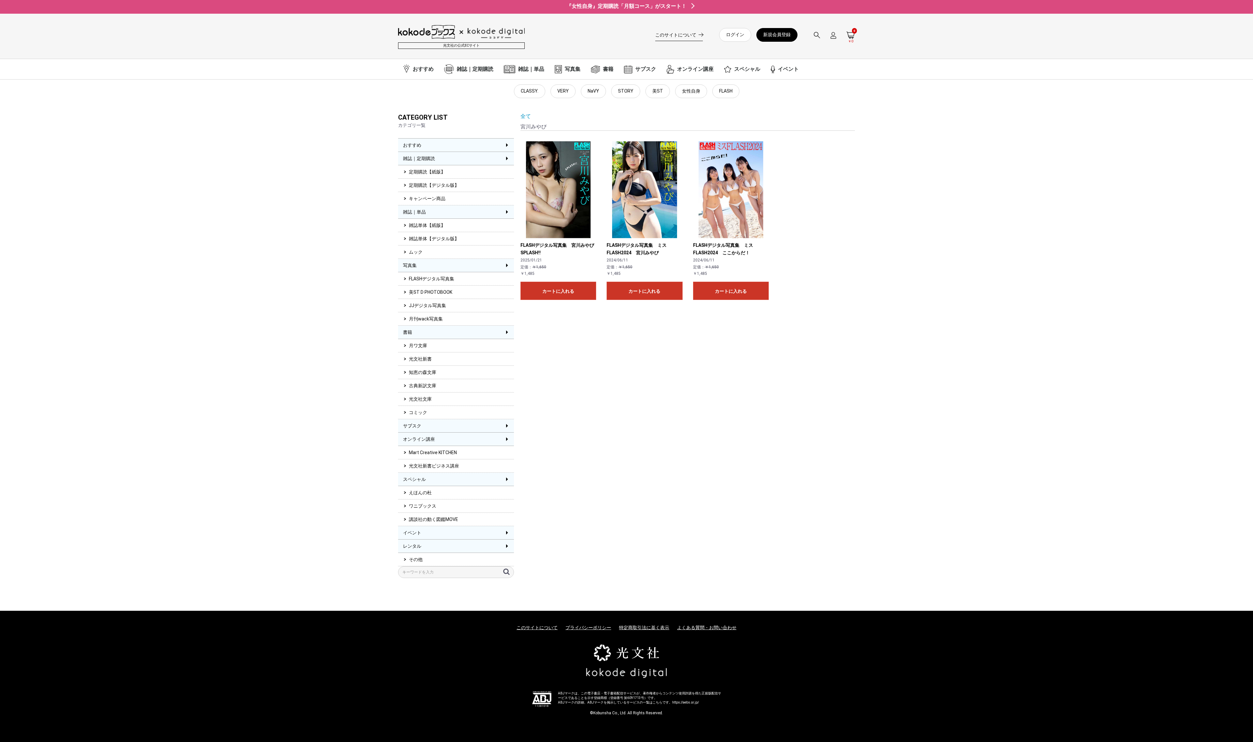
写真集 (410, 265)
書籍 (407, 332)
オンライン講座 (419, 439)
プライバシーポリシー (588, 627)
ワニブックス (422, 506)
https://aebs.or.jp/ (685, 702)
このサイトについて (537, 627)
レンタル (412, 546)
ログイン (735, 34)
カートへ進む (651, 377)
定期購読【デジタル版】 (434, 185)
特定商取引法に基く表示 (644, 627)
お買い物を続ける (606, 377)
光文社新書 (420, 359)
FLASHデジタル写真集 (431, 278)
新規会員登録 (777, 34)
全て (525, 116)
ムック (416, 252)
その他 (416, 559)
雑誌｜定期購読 (419, 158)
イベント (412, 532)
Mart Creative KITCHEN (433, 452)
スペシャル (414, 479)
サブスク (412, 425)
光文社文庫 (420, 399)
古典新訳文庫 (422, 385)
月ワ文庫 (418, 345)
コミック (418, 412)
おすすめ (412, 145)
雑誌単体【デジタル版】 (434, 238)
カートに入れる (558, 291)
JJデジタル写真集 (427, 305)
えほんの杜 (420, 492)
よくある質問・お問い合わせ (706, 627)
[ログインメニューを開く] (833, 38)
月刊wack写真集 (426, 318)
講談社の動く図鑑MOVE (433, 519)
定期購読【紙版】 (427, 171)
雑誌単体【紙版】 (427, 225)
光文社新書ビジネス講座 (434, 465)
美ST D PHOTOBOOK (430, 292)
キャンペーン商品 (427, 198)
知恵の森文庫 (422, 372)
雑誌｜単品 (414, 212)
